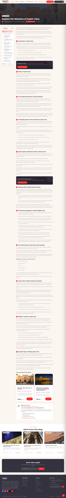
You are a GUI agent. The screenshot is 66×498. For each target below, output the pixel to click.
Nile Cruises (24, 483)
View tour (29, 398)
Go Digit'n (25, 496)
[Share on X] (8, 64)
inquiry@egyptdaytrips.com (55, 484)
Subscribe (41, 468)
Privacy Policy (52, 496)
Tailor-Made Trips (38, 483)
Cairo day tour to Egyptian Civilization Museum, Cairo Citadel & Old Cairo (42, 389)
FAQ (36, 487)
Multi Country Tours (29, 1)
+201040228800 (53, 482)
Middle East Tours (25, 485)
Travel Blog (37, 481)
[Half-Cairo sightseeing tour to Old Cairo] (25, 379)
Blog (36, 1)
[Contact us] (63, 495)
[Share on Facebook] (6, 64)
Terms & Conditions (39, 490)
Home (13, 1)
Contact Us (37, 485)
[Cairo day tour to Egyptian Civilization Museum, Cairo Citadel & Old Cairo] (44, 379)
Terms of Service (57, 496)
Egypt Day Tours (25, 481)
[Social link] (3, 491)
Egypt (16, 1)
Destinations (22, 1)
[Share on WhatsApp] (10, 64)
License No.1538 (7, 489)
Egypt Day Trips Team (9, 21)
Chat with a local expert (22, 182)
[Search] (45, 2)
